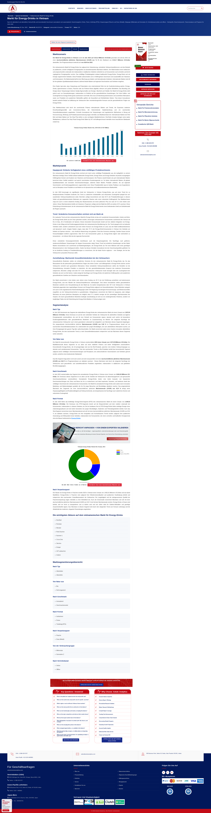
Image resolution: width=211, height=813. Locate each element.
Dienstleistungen (90, 8)
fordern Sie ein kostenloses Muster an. (98, 160)
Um (121, 8)
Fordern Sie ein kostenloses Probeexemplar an (118, 49)
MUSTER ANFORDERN (71, 740)
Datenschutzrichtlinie (124, 771)
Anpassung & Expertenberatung (117, 438)
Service (76, 781)
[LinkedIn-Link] (171, 772)
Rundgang (148, 84)
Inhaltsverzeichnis (31, 31)
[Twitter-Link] (167, 772)
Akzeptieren (5, 810)
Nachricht (77, 788)
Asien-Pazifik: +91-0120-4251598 (148, 146)
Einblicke (115, 8)
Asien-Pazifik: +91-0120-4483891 (24, 757)
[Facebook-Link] (163, 772)
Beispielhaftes (15, 31)
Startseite (71, 8)
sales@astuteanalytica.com (148, 154)
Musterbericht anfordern (147, 79)
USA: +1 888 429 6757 (148, 143)
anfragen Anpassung (148, 89)
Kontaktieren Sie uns (130, 8)
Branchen (80, 8)
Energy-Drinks (76, 418)
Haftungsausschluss (124, 778)
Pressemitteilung (104, 8)
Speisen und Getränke (22, 15)
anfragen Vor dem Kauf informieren (147, 94)
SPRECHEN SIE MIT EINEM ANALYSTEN (91, 684)
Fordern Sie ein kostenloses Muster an (105, 485)
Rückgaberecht (123, 781)
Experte (121, 785)
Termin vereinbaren (149, 75)
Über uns (76, 771)
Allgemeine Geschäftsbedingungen (128, 774)
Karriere (121, 788)
